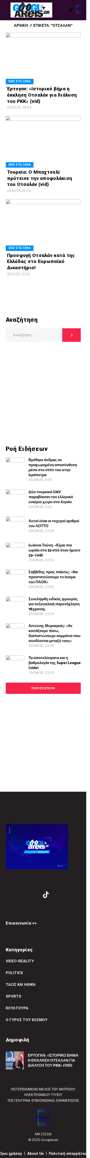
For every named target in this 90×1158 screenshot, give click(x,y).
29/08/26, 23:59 (41, 531)
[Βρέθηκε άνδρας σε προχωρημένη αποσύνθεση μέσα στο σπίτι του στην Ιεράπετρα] (15, 466)
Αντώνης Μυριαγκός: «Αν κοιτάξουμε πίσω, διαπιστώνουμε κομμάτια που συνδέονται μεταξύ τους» (54, 633)
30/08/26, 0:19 (40, 480)
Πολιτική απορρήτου (68, 1153)
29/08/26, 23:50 (41, 560)
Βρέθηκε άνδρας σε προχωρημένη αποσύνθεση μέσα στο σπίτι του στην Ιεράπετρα (52, 467)
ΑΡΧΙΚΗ (21, 26)
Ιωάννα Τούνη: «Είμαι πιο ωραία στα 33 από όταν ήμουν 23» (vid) (54, 550)
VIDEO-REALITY (20, 961)
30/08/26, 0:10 (40, 507)
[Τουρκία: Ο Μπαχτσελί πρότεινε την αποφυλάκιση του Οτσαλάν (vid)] (43, 142)
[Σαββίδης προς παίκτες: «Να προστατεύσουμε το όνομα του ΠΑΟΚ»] (15, 578)
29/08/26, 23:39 (41, 614)
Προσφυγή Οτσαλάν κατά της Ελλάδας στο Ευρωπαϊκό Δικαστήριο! (41, 261)
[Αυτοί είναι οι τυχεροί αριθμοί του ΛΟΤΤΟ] (15, 525)
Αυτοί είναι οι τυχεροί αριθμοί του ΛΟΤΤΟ (53, 523)
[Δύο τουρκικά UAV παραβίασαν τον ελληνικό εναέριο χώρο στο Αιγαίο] (15, 498)
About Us (35, 1153)
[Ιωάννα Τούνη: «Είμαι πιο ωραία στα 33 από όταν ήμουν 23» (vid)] (15, 552)
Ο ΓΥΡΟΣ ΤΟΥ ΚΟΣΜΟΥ (27, 1020)
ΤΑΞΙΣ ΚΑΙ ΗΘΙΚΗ (21, 984)
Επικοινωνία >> (21, 923)
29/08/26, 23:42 (41, 587)
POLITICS (14, 973)
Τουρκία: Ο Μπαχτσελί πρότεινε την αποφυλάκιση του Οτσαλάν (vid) (39, 178)
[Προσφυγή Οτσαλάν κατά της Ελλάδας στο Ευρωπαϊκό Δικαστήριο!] (43, 225)
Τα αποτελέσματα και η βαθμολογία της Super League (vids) (54, 663)
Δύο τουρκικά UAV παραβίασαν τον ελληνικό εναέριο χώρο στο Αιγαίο (50, 497)
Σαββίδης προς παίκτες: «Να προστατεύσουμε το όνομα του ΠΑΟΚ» (53, 577)
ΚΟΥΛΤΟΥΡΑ (17, 1008)
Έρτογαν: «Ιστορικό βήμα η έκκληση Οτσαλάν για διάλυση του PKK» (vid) (42, 95)
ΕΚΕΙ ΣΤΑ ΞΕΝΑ (19, 81)
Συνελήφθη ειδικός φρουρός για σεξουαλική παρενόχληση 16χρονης (54, 604)
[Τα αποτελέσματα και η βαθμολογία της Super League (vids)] (15, 664)
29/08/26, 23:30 (41, 646)
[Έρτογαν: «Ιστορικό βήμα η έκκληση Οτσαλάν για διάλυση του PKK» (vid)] (43, 58)
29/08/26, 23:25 (41, 673)
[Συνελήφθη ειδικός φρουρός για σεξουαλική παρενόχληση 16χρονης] (15, 606)
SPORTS (13, 996)
